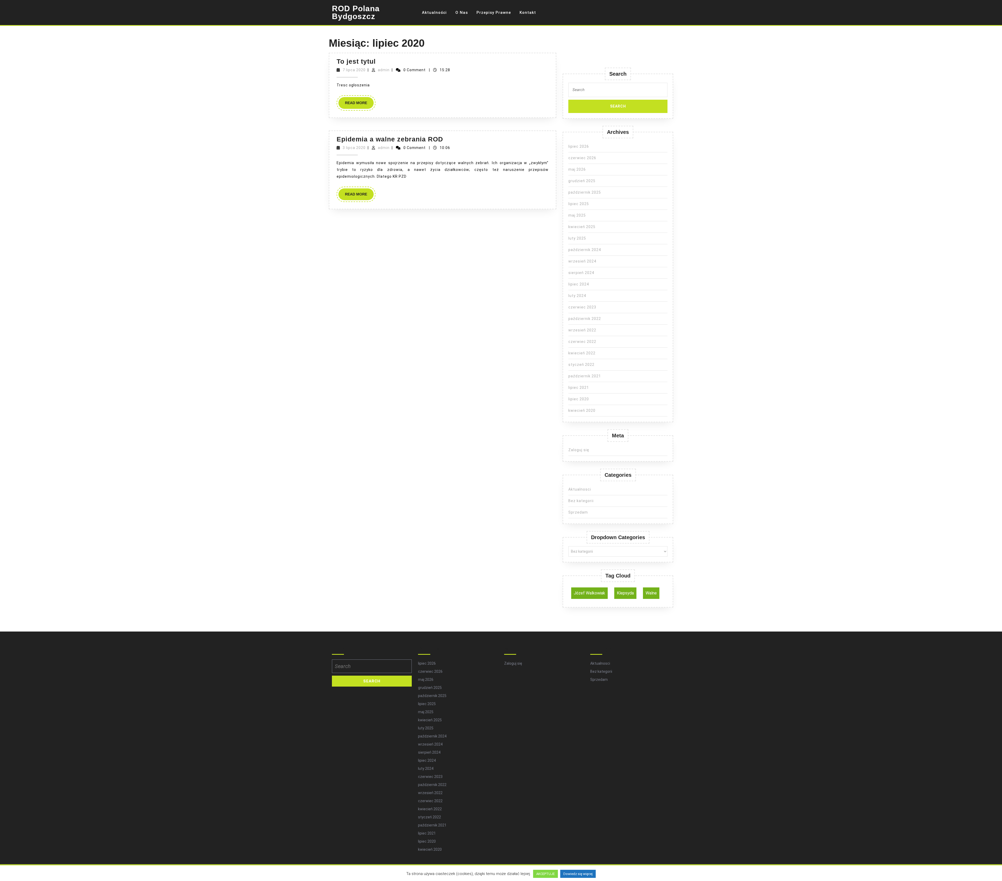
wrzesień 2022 (582, 330)
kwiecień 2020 (581, 410)
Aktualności (434, 12)
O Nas (461, 12)
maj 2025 (577, 215)
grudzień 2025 (581, 181)
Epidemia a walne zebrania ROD (390, 139)
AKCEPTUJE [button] (545, 874)
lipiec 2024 (578, 284)
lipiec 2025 (578, 204)
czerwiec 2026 (582, 158)
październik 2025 (584, 192)
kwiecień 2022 (581, 353)
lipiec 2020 (578, 399)
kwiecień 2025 (581, 227)
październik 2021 (584, 376)
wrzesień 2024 (582, 261)
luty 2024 (577, 296)
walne (651, 593)
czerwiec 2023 (582, 307)
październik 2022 (584, 319)
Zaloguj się (578, 450)
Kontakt (528, 12)
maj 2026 (577, 169)
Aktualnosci (579, 489)
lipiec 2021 (578, 387)
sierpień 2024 (581, 273)
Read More (359, 104)
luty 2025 (577, 238)
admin (384, 70)
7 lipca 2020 (354, 70)
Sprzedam (578, 512)
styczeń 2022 (581, 364)
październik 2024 (584, 250)
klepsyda (625, 593)
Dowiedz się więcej (578, 874)
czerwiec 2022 (582, 342)
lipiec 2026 (578, 146)
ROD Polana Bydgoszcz (356, 12)
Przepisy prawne (493, 12)
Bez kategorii (581, 501)
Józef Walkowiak (589, 593)
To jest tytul (356, 61)
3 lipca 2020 (354, 148)
